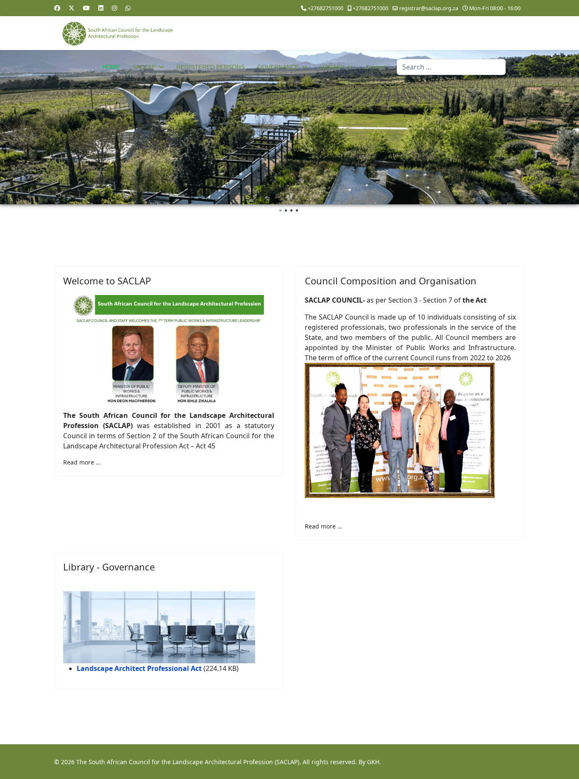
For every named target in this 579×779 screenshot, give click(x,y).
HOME (111, 67)
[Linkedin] (100, 8)
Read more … (81, 462)
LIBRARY (332, 67)
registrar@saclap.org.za (428, 8)
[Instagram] (114, 8)
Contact (375, 67)
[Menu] (519, 67)
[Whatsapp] (128, 8)
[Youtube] (86, 8)
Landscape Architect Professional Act (139, 668)
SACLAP (144, 67)
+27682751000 (325, 8)
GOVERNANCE (278, 67)
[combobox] (451, 67)
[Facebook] (57, 8)
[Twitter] (72, 8)
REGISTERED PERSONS (210, 67)
